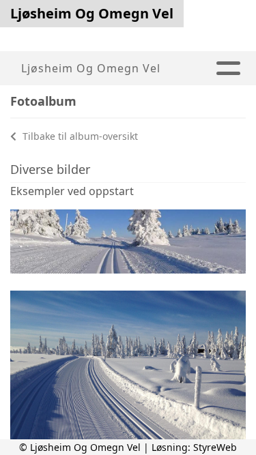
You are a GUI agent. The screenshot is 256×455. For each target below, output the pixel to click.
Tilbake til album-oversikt (79, 136)
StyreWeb (215, 447)
